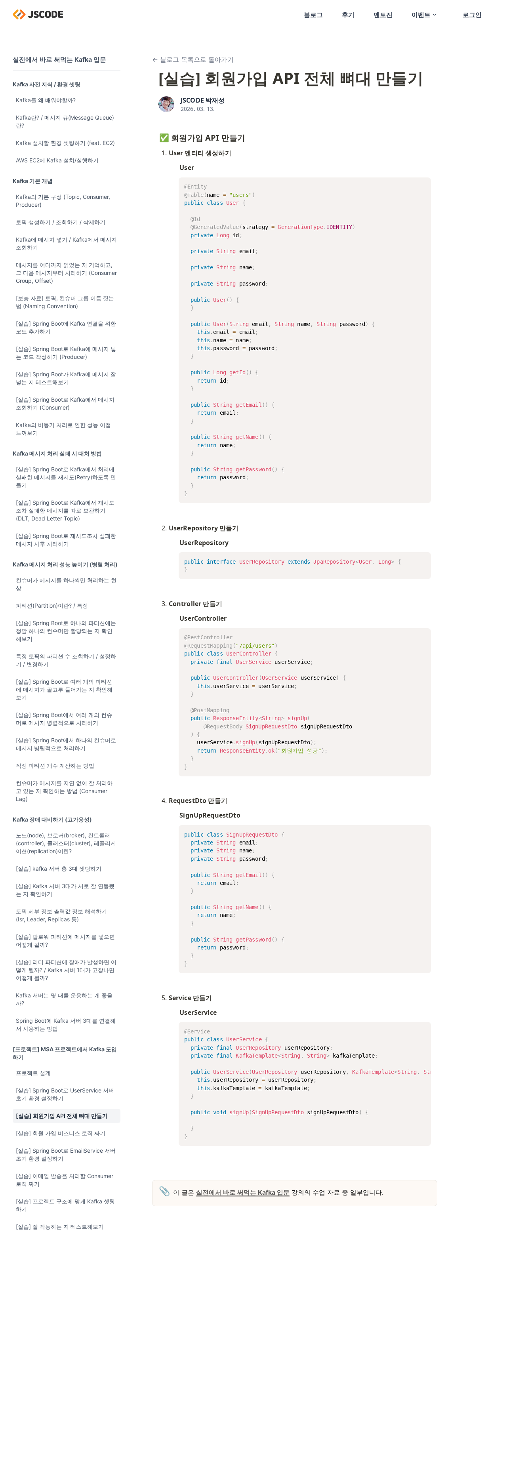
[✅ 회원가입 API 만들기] (155, 136)
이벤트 (421, 15)
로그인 (472, 15)
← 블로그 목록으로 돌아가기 (193, 59)
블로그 (313, 15)
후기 (348, 15)
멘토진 (383, 15)
